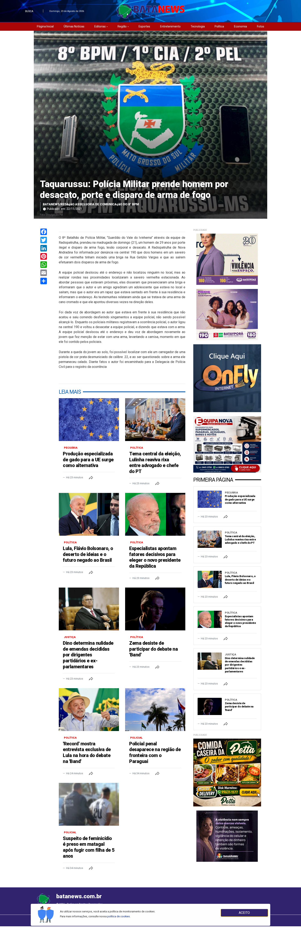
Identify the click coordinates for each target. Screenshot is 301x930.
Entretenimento (170, 26)
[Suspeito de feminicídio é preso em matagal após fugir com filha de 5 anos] (89, 804)
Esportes (144, 26)
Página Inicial (45, 26)
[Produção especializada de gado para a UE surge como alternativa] (89, 419)
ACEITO (244, 913)
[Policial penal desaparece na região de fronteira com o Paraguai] (155, 709)
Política (219, 26)
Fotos (260, 26)
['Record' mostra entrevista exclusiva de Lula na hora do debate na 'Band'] (89, 709)
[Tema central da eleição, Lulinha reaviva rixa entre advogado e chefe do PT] (155, 419)
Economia (240, 26)
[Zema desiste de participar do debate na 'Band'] (155, 609)
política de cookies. (118, 916)
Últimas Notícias (74, 26)
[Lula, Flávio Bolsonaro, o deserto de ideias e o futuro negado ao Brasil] (89, 514)
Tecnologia (198, 26)
